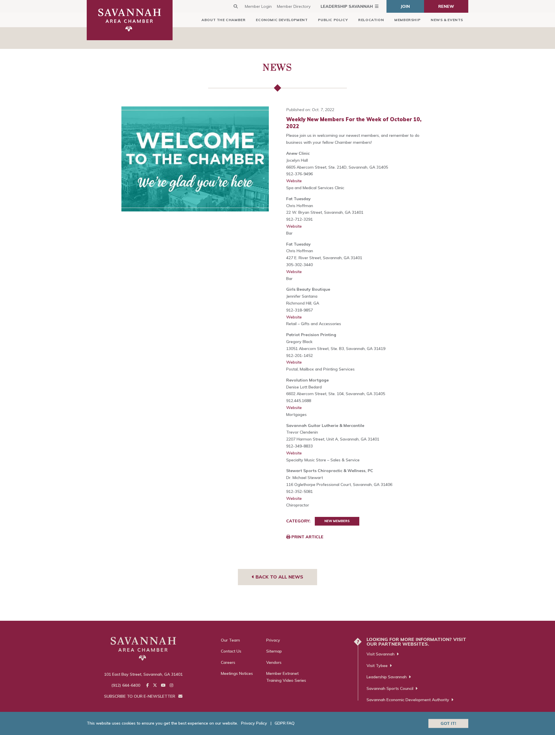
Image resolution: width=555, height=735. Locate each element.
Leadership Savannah (347, 6)
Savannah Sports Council (390, 688)
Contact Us (231, 651)
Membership (407, 20)
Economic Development (282, 20)
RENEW (446, 6)
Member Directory (293, 6)
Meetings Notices (237, 673)
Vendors (274, 662)
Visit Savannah (381, 654)
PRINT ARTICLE (306, 536)
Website (294, 180)
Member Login (258, 6)
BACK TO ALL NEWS (278, 577)
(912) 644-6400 (125, 685)
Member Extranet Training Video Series (286, 677)
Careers (228, 662)
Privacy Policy (254, 723)
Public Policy (333, 20)
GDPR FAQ (285, 723)
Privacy (273, 640)
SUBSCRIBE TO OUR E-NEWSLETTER (140, 696)
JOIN (405, 6)
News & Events (447, 20)
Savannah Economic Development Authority (408, 699)
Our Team (230, 640)
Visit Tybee (377, 665)
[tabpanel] (195, 158)
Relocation (371, 20)
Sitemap (274, 651)
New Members (337, 521)
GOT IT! (448, 723)
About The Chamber (223, 20)
